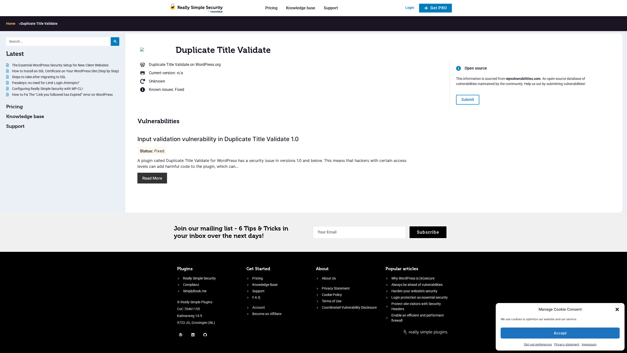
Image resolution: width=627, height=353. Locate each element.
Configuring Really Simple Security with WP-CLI (47, 89)
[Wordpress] (180, 334)
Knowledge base (300, 8)
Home (10, 23)
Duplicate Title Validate (169, 64)
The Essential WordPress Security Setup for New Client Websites (60, 65)
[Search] (115, 41)
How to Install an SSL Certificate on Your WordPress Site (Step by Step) (65, 71)
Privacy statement (566, 344)
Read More (152, 178)
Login (409, 8)
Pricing (271, 8)
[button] (617, 309)
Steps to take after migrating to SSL (38, 77)
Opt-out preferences (538, 344)
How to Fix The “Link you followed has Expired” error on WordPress (62, 95)
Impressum (589, 344)
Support (331, 8)
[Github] (205, 334)
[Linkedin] (193, 334)
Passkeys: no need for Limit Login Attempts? (45, 83)
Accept (560, 333)
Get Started (258, 268)
